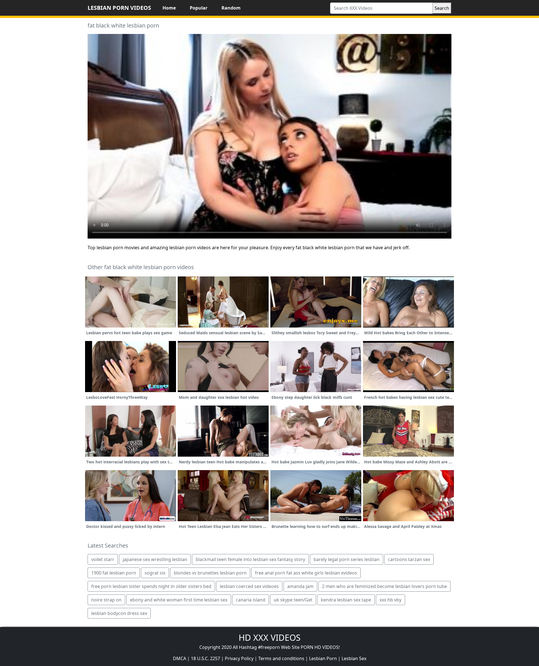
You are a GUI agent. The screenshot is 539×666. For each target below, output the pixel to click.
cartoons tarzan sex (409, 559)
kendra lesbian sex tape (346, 600)
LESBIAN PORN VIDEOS (119, 8)
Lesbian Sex (354, 658)
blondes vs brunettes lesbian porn (210, 573)
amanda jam (300, 586)
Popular (198, 8)
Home (169, 8)
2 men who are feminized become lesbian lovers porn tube (384, 586)
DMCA (179, 658)
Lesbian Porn (323, 658)
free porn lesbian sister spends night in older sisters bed (151, 586)
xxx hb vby (390, 600)
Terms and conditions (281, 658)
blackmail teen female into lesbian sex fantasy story (250, 559)
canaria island (250, 600)
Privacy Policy (239, 658)
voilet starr (102, 559)
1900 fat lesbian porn (113, 573)
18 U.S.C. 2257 (205, 658)
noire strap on (106, 600)
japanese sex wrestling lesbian (155, 559)
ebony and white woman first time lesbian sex (178, 600)
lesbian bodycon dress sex (119, 613)
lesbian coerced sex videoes (249, 586)
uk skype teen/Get (293, 600)
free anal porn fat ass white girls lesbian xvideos (306, 573)
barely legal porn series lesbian (347, 559)
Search (442, 8)
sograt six (155, 573)
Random (231, 8)
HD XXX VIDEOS (269, 637)
